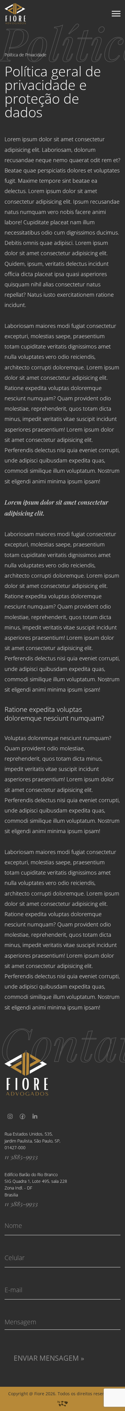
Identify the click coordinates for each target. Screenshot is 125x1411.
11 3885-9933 (21, 1156)
